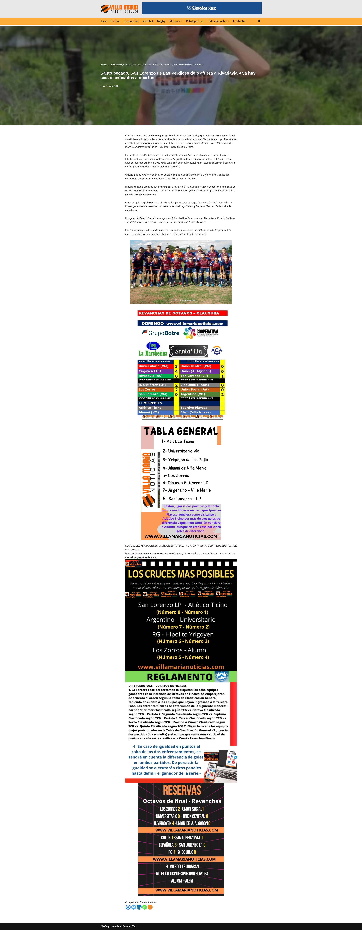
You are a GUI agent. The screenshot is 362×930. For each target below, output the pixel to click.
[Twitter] (133, 907)
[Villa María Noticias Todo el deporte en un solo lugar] (119, 8)
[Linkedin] (139, 907)
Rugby (161, 21)
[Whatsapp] (144, 907)
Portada (103, 65)
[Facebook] (128, 907)
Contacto (239, 21)
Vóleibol (148, 21)
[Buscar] (259, 21)
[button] (181, 21)
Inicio (104, 21)
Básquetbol (131, 21)
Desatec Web (129, 926)
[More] (150, 907)
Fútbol (115, 21)
